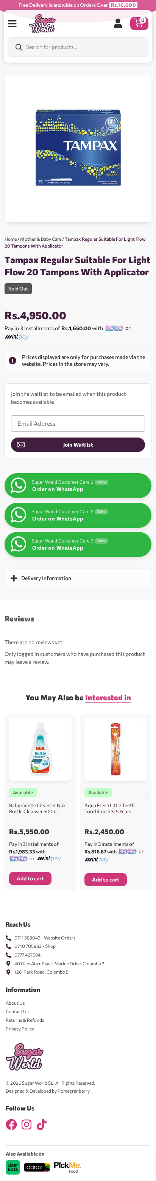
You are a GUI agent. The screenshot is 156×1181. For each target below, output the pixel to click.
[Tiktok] (41, 1124)
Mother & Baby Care (40, 239)
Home (11, 239)
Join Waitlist (78, 444)
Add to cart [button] (30, 878)
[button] (9, 796)
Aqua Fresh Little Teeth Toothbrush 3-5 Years (109, 808)
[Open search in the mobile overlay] (78, 47)
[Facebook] (11, 1124)
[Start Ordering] (12, 23)
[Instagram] (26, 1124)
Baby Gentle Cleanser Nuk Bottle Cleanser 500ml (37, 808)
